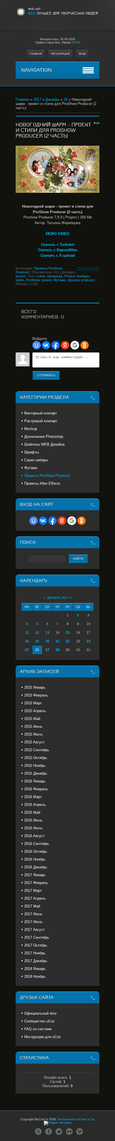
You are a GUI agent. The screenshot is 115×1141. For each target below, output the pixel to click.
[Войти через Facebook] (55, 345)
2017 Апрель (35, 898)
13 (47, 633)
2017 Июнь (33, 914)
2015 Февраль (36, 695)
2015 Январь (34, 687)
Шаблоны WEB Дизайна (44, 444)
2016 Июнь (33, 820)
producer (88, 280)
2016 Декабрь (35, 867)
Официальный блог (40, 1013)
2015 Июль (33, 734)
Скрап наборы (36, 460)
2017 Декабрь (35, 961)
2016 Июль (33, 828)
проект (46, 280)
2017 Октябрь (35, 945)
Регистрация (60, 53)
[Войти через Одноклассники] (84, 345)
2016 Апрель (35, 805)
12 (37, 633)
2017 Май (32, 906)
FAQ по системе (38, 1029)
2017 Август (34, 930)
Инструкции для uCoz (42, 1037)
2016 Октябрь (35, 851)
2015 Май (32, 719)
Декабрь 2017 (57, 597)
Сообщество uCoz (39, 1021)
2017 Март (33, 890)
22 (68, 641)
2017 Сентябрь (36, 937)
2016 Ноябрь (34, 859)
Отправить (46, 375)
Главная (36, 53)
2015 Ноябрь (34, 765)
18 (27, 641)
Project (69, 276)
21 (57, 641)
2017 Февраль (36, 883)
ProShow (33, 280)
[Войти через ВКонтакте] (46, 345)
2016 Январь (34, 781)
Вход (82, 53)
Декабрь (52, 99)
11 (27, 633)
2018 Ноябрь (34, 976)
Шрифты (31, 452)
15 (68, 633)
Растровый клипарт (40, 421)
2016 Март (33, 797)
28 (57, 650)
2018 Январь (34, 969)
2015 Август (34, 742)
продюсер (55, 276)
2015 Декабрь (35, 773)
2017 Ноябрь (34, 953)
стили (40, 276)
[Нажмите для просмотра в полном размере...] (57, 169)
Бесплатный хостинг (72, 1119)
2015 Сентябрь (36, 750)
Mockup (30, 429)
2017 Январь (34, 875)
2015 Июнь (33, 726)
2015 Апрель (35, 711)
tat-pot (20, 276)
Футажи (60, 280)
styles (20, 280)
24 (88, 641)
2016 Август (34, 836)
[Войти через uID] (36, 345)
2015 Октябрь (35, 758)
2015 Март (33, 703)
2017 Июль (33, 922)
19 (37, 641)
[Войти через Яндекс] (65, 345)
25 (27, 650)
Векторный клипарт (40, 413)
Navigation (36, 70)
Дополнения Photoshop (43, 436)
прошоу (73, 280)
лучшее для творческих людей (63, 13)
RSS (77, 42)
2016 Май (32, 812)
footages (83, 276)
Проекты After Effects (42, 483)
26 (66, 99)
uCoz (91, 1119)
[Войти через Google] (74, 345)
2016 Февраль (36, 789)
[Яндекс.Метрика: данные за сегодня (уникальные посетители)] (57, 1123)
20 (47, 641)
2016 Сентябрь (36, 844)
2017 (37, 99)
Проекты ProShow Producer (47, 476)
